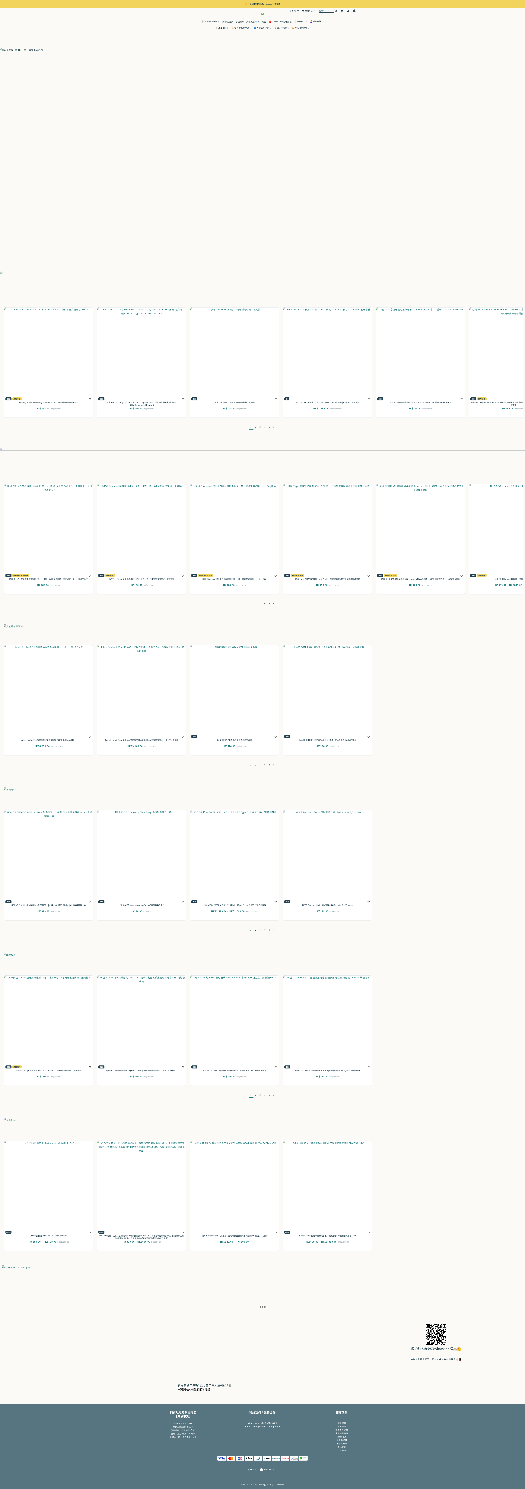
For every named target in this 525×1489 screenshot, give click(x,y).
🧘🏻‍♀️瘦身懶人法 (222, 28)
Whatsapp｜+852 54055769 (262, 1423)
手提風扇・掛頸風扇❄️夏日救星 (251, 21)
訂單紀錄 (342, 1450)
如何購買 (342, 1426)
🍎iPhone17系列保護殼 (280, 21)
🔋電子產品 (299, 21)
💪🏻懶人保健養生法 (240, 28)
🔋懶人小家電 (280, 28)
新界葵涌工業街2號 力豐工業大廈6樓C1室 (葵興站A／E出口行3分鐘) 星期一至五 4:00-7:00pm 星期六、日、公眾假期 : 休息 (183, 1430)
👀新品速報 (227, 21)
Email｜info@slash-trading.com (262, 1426)
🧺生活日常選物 (299, 28)
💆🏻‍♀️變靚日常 (315, 21)
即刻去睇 (286, 3)
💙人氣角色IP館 (261, 28)
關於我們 (342, 1423)
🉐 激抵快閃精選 (209, 21)
